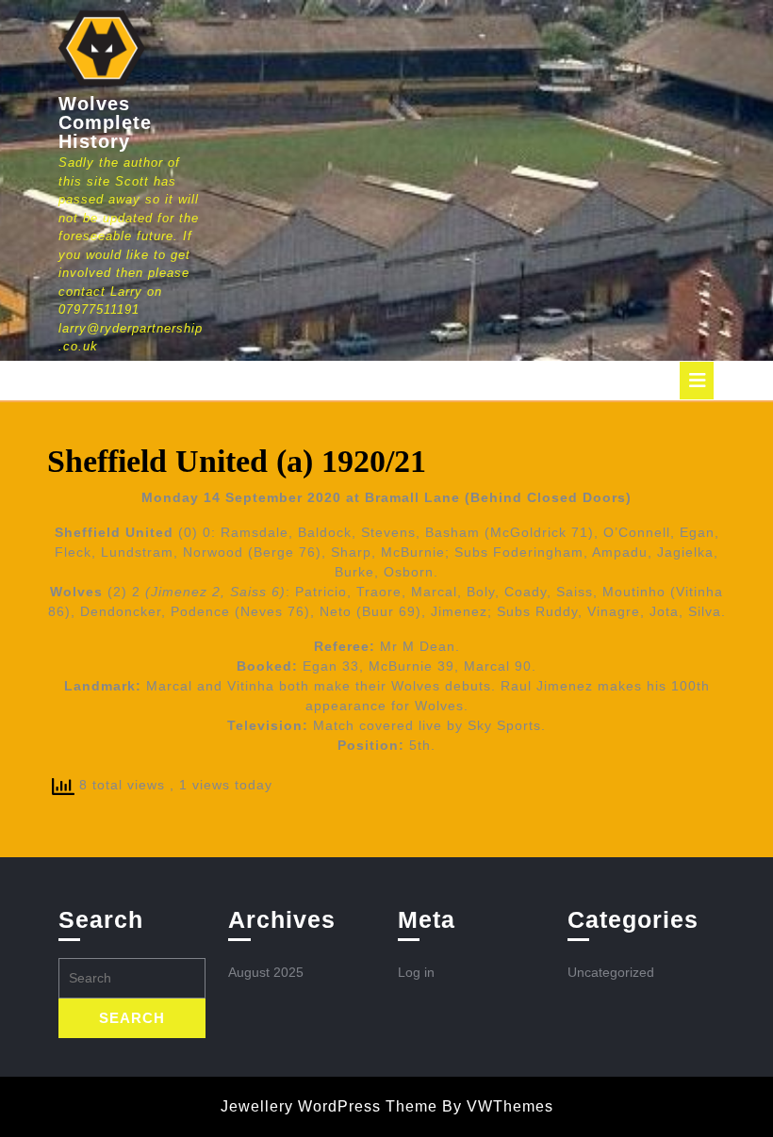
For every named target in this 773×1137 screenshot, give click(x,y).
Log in (416, 972)
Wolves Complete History (105, 122)
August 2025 (266, 972)
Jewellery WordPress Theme (329, 1106)
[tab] (697, 380)
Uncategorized (610, 972)
